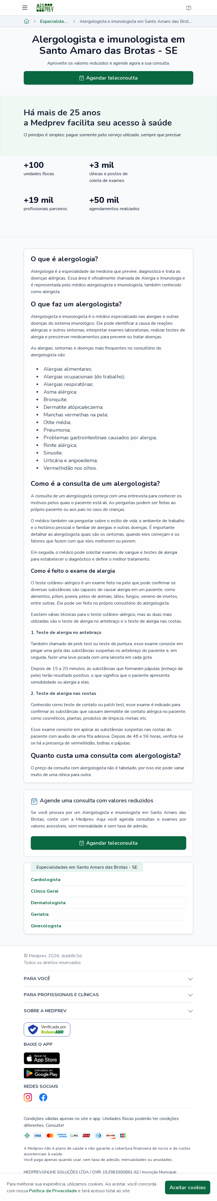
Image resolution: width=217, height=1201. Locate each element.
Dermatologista (48, 903)
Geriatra (40, 914)
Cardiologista (45, 880)
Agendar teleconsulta (112, 77)
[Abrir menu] (25, 8)
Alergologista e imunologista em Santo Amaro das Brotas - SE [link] (136, 21)
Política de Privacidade (53, 1191)
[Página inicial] (26, 21)
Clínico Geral (45, 891)
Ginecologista (46, 926)
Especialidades (54, 21)
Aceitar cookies (188, 1187)
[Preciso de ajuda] (188, 7)
